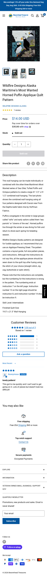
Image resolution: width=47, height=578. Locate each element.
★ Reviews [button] (44, 291)
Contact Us (23, 442)
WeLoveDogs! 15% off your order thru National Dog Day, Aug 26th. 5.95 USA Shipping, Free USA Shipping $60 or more (24, 5)
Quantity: (7, 144)
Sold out (23, 153)
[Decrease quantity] (14, 144)
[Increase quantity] (28, 144)
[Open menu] (4, 16)
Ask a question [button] (23, 354)
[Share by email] (42, 163)
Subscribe (11, 521)
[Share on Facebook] (28, 163)
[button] (13, 336)
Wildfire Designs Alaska (14, 106)
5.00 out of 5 (30, 327)
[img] (9, 370)
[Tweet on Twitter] (38, 163)
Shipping (22, 425)
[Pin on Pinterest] (33, 163)
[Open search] (32, 15)
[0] (42, 15)
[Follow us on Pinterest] (4, 541)
